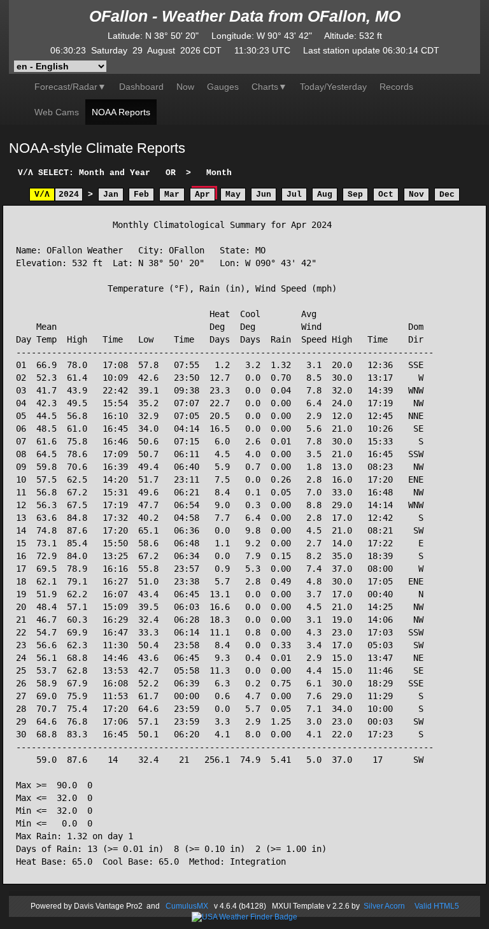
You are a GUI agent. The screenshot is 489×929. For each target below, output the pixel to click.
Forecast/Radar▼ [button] (70, 87)
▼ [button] (269, 87)
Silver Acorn (384, 906)
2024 (69, 194)
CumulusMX (187, 906)
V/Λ (42, 194)
